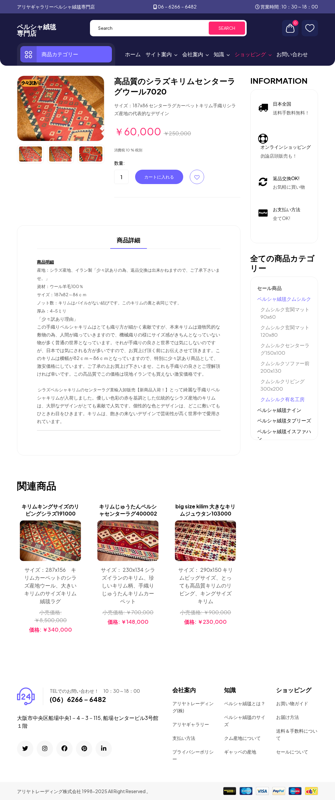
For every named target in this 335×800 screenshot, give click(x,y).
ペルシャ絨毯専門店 (36, 29)
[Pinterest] (84, 748)
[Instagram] (45, 748)
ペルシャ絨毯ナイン (279, 410)
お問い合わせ (292, 54)
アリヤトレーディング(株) (193, 706)
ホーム (133, 54)
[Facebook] (64, 748)
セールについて (292, 752)
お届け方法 (287, 717)
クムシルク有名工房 (282, 399)
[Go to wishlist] (310, 28)
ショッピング (250, 54)
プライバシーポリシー (193, 755)
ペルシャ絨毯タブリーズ (284, 420)
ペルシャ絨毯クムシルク (284, 299)
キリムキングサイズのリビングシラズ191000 (50, 510)
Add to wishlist (197, 177)
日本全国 (282, 104)
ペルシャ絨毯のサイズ (244, 720)
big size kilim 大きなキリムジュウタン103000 (205, 510)
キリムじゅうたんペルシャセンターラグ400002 (128, 510)
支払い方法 (183, 738)
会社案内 (192, 54)
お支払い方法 (286, 209)
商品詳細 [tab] (128, 240)
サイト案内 (159, 54)
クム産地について (242, 738)
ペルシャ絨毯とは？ (244, 703)
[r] (25, 748)
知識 (219, 54)
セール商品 (269, 288)
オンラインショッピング (285, 147)
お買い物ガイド (292, 703)
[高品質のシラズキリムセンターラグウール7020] (60, 108)
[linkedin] (104, 748)
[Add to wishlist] (75, 543)
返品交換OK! (286, 178)
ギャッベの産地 (240, 752)
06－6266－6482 (177, 6)
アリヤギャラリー (190, 724)
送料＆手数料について (296, 734)
